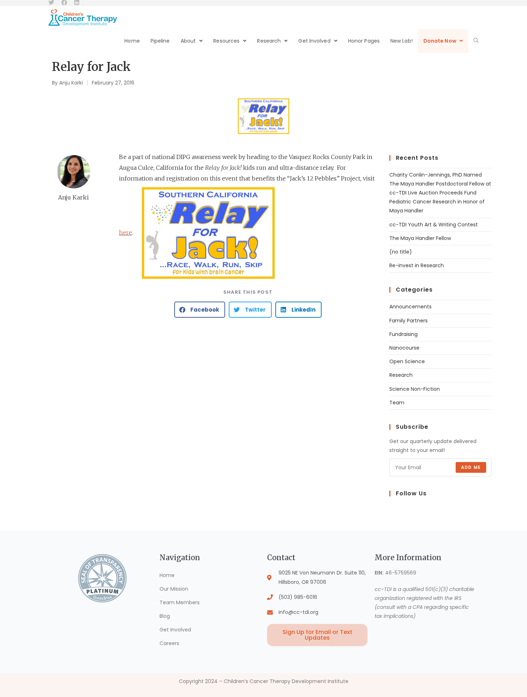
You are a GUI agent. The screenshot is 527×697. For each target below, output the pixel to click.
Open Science (407, 361)
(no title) (400, 251)
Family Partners (408, 320)
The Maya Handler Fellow (420, 238)
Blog (165, 616)
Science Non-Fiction (414, 389)
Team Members (180, 602)
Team (396, 402)
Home (167, 575)
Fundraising (403, 334)
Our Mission (174, 588)
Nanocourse (404, 347)
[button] (199, 310)
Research (401, 375)
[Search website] (476, 41)
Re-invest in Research (416, 265)
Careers (169, 643)
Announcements (410, 306)
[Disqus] (248, 414)
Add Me (471, 467)
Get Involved (175, 629)
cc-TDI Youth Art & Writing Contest (433, 224)
